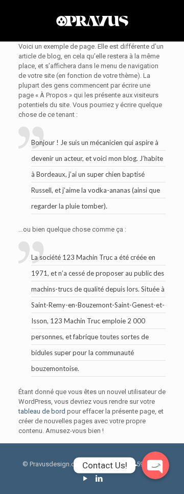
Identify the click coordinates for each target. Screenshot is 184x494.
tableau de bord (41, 411)
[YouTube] (85, 478)
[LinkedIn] (99, 478)
